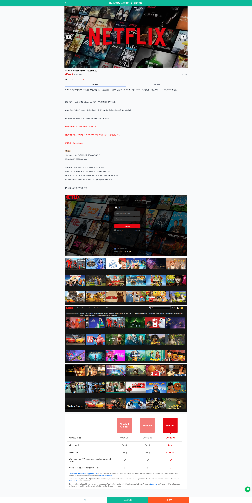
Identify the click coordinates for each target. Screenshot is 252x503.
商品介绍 (95, 85)
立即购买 (168, 500)
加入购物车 (128, 500)
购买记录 (157, 85)
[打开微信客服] (247, 489)
